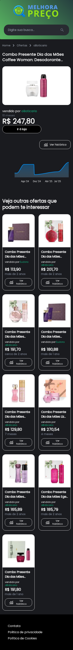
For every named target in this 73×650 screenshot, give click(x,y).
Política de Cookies (22, 638)
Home (6, 45)
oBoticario (40, 45)
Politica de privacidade (25, 632)
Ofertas (22, 45)
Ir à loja (22, 129)
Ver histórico (58, 145)
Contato (14, 626)
